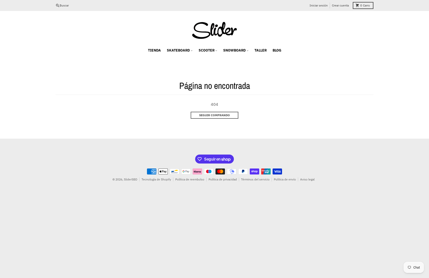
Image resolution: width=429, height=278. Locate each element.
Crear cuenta (340, 5)
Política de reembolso (189, 179)
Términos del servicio (255, 179)
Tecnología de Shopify (156, 179)
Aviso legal (307, 179)
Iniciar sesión (319, 5)
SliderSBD (130, 179)
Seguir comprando (214, 115)
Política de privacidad (223, 179)
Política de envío (285, 179)
